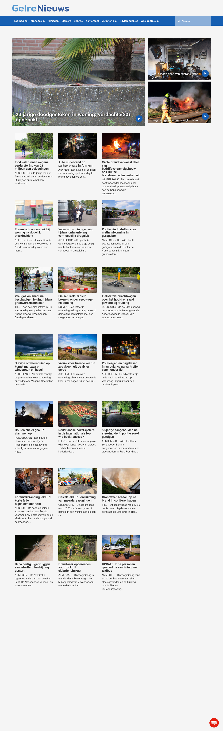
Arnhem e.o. (37, 21)
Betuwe (78, 21)
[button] (214, 723)
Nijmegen (53, 21)
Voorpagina (21, 21)
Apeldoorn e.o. (150, 21)
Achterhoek (92, 21)
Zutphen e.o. (109, 21)
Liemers (66, 21)
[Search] (179, 21)
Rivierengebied (129, 21)
